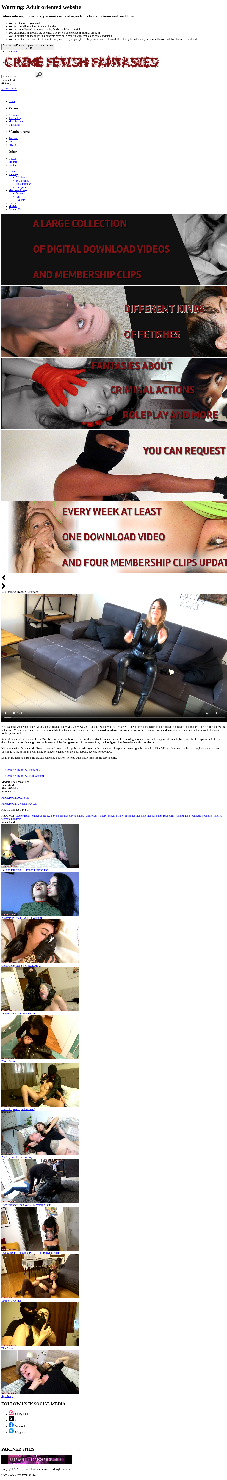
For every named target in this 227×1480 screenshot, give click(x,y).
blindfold (16, 818)
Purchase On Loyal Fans (15, 797)
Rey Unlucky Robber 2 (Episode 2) (21, 769)
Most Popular (16, 121)
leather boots (39, 815)
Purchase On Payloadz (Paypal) (19, 803)
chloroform (92, 815)
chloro (80, 815)
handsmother (154, 815)
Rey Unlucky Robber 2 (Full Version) (22, 775)
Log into (13, 144)
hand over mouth (125, 815)
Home (12, 101)
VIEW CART (9, 89)
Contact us (14, 164)
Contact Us (15, 209)
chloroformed (107, 815)
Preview (13, 138)
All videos (14, 115)
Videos (12, 174)
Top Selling (15, 118)
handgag (141, 815)
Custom (13, 158)
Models (13, 161)
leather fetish (23, 815)
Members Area (17, 190)
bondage (196, 815)
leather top (53, 815)
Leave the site (9, 51)
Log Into (20, 199)
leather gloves (68, 815)
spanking (207, 815)
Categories (14, 124)
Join (11, 141)
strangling (168, 815)
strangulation (183, 815)
